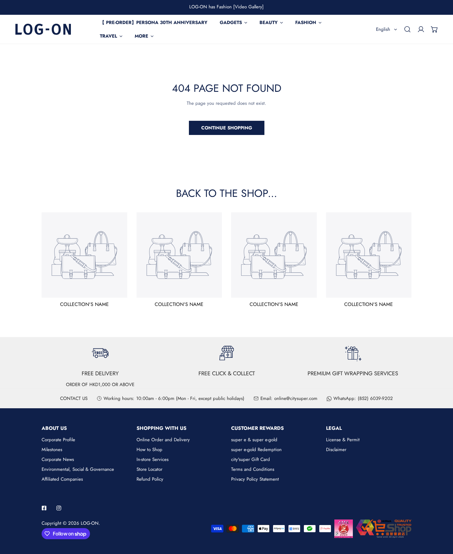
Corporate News (58, 459)
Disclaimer (336, 449)
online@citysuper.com (295, 398)
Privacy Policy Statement (255, 479)
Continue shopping (226, 127)
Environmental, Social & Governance (78, 469)
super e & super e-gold (254, 439)
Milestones (52, 449)
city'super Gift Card (250, 459)
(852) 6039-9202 (375, 398)
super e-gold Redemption (256, 449)
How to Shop (149, 449)
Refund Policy (150, 479)
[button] (434, 29)
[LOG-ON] (43, 29)
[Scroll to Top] (442, 521)
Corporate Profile (58, 439)
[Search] (407, 29)
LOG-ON (90, 523)
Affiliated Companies (62, 479)
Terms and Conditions (252, 469)
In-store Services (153, 459)
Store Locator (149, 469)
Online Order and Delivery (163, 439)
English (383, 29)
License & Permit (343, 439)
